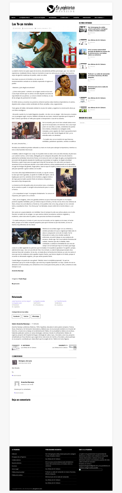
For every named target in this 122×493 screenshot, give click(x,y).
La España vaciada (39, 301)
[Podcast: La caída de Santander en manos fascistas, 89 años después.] (83, 78)
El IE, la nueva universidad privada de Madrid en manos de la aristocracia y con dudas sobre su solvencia (99, 52)
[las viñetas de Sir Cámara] (83, 44)
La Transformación (60, 301)
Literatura (64, 17)
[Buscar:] (94, 122)
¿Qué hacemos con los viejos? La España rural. (21, 302)
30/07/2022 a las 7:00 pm (25, 363)
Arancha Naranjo (28, 28)
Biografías (52, 17)
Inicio (13, 17)
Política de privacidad (18, 472)
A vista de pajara (39, 17)
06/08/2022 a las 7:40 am (27, 384)
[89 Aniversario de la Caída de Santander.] (83, 90)
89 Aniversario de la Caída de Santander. (98, 87)
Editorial (14, 454)
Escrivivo (14, 466)
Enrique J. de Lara (25, 361)
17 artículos (35, 324)
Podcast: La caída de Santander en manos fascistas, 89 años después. (99, 75)
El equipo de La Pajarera (19, 457)
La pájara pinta (24, 17)
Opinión (76, 17)
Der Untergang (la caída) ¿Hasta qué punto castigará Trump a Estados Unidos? (97, 29)
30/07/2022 (18, 28)
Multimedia (99, 17)
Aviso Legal (15, 469)
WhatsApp (35, 316)
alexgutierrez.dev (37, 489)
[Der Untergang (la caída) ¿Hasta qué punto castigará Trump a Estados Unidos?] (83, 31)
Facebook (16, 316)
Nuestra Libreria (16, 463)
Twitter (25, 316)
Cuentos (39, 28)
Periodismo (87, 17)
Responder (17, 375)
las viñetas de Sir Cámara (97, 40)
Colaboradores (16, 460)
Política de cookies (17, 475)
